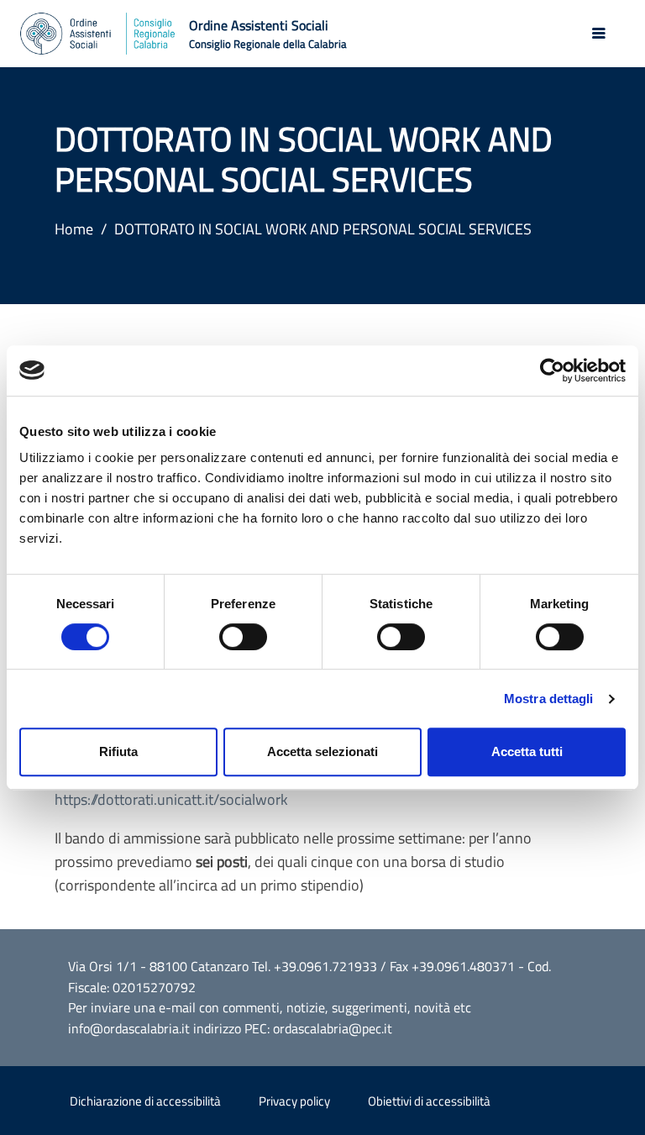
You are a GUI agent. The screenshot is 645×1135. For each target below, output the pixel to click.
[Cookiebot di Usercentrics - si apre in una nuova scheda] (552, 370)
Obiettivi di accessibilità (429, 1101)
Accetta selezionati (322, 751)
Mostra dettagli (549, 698)
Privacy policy (294, 1101)
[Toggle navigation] (598, 33)
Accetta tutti (527, 751)
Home (74, 229)
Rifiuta (118, 751)
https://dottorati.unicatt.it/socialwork (171, 799)
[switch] (243, 636)
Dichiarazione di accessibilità (145, 1101)
